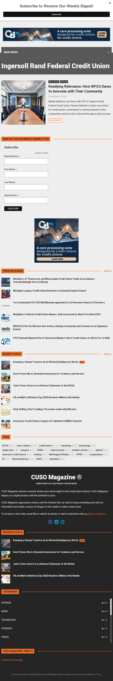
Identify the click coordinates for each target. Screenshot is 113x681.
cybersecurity (59, 450)
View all (108, 271)
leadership (10, 450)
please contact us (96, 513)
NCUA (8, 445)
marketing (68, 445)
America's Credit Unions (16, 454)
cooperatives (98, 454)
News (4, 611)
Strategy (64, 82)
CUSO (41, 459)
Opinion (6, 602)
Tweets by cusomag (11, 660)
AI (5, 459)
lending (40, 454)
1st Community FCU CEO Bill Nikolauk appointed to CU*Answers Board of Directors (59, 302)
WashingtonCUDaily (61, 454)
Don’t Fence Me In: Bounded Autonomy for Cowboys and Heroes (48, 373)
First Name (10, 169)
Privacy (99, 674)
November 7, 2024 (58, 96)
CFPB (81, 454)
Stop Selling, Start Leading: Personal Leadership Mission (44, 409)
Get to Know (54, 82)
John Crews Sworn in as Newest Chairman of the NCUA (43, 385)
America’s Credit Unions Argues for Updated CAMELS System (47, 421)
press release (26, 445)
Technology (8, 619)
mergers (27, 450)
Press (5, 637)
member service (82, 450)
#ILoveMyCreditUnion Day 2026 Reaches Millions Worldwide (46, 397)
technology (87, 445)
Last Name (10, 182)
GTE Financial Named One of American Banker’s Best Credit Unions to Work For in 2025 (61, 338)
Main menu (11, 52)
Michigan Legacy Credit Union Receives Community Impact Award (49, 290)
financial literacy (22, 459)
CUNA (42, 450)
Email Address (12, 156)
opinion (101, 450)
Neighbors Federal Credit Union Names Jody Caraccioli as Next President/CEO (56, 314)
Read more (55, 120)
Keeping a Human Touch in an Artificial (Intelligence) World (48, 362)
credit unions (48, 445)
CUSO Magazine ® (56, 477)
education (56, 459)
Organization (11, 195)
